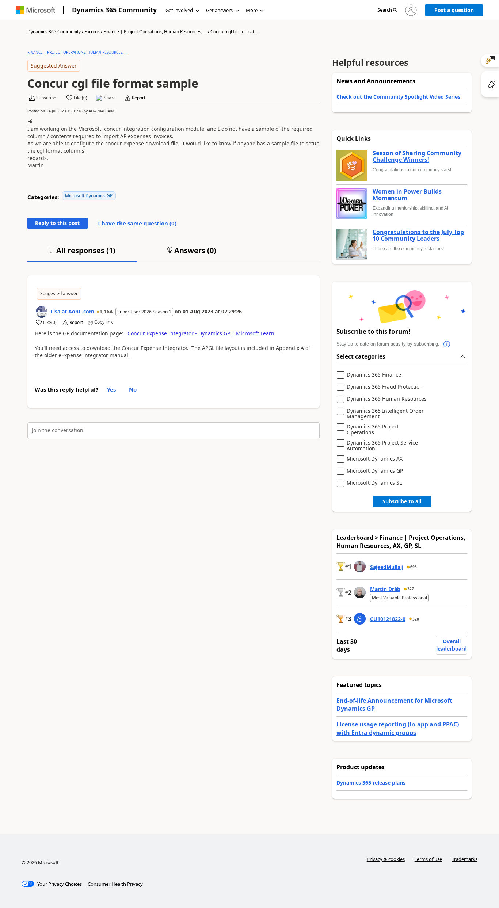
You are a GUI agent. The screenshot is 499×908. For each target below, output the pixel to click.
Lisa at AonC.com (72, 311)
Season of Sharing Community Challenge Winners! (417, 156)
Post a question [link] (454, 10)
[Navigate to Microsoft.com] (35, 10)
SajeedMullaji (386, 567)
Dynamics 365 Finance (374, 375)
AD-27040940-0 (102, 111)
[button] (387, 10)
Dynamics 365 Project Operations (373, 429)
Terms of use (428, 859)
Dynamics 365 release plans (370, 782)
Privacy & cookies (386, 859)
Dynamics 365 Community (114, 9)
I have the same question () (137, 223)
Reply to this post (57, 223)
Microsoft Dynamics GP (89, 195)
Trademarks (464, 859)
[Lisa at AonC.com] (41, 312)
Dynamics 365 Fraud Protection (385, 387)
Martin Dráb (385, 588)
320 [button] (415, 619)
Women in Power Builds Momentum (407, 194)
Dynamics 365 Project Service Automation (382, 445)
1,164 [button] (106, 311)
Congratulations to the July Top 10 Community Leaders (418, 235)
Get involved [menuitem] (179, 10)
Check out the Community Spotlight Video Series (398, 96)
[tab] (82, 253)
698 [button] (413, 566)
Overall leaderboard (451, 645)
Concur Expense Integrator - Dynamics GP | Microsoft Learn (200, 333)
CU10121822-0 (387, 618)
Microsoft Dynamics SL (374, 483)
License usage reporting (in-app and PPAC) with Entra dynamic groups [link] (397, 728)
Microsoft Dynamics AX (375, 459)
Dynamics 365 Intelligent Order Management (385, 413)
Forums (92, 31)
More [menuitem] (252, 10)
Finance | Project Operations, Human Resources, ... (155, 31)
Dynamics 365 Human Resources (387, 399)
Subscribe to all (401, 501)
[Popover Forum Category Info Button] (446, 344)
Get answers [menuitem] (219, 10)
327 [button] (410, 588)
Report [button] (138, 98)
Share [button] (110, 98)
